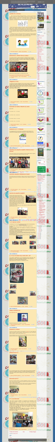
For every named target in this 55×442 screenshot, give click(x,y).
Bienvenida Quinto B (13, 378)
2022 (39, 188)
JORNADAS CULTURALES (40, 61)
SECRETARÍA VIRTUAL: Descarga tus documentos (17, 9)
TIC (37, 72)
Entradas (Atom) (15, 433)
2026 (39, 184)
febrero (40, 230)
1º (37, 36)
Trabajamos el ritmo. (13, 81)
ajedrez (38, 73)
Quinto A (12, 190)
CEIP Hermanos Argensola (41, 176)
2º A (12, 251)
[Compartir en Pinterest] (30, 76)
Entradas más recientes (13, 431)
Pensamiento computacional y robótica (41, 66)
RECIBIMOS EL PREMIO (14, 329)
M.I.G (38, 62)
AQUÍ (24, 333)
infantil (38, 76)
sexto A (38, 77)
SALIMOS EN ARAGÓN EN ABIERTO (17, 193)
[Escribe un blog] (30, 101)
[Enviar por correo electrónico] (28, 51)
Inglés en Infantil (39, 60)
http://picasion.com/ (12, 393)
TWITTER (10, 437)
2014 (39, 234)
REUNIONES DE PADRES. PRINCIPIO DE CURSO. (19, 106)
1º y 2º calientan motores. (14, 222)
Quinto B (12, 77)
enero (40, 231)
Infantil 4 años (39, 58)
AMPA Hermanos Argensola (41, 175)
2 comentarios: (24, 124)
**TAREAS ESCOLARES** (40, 35)
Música (14, 102)
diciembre (40, 196)
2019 (39, 192)
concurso (27, 331)
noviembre (40, 197)
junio (39, 225)
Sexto (38, 71)
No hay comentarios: (24, 51)
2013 (39, 235)
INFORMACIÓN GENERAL (40, 54)
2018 (39, 193)
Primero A (17, 251)
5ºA (11, 102)
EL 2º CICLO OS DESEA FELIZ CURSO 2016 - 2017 (20, 255)
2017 (39, 194)
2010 (39, 238)
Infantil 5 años (39, 59)
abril (39, 228)
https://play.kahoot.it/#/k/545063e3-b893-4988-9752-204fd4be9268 (19, 75)
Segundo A (14, 170)
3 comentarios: (23, 169)
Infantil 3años (39, 57)
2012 (39, 236)
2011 (39, 237)
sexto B (38, 78)
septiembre (40, 200)
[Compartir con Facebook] (30, 51)
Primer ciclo (14, 251)
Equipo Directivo (13, 125)
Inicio (24, 431)
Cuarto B (15, 349)
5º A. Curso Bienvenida (14, 399)
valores (38, 79)
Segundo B (38, 70)
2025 (39, 185)
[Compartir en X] (29, 51)
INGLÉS (38, 55)
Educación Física (39, 51)
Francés (38, 53)
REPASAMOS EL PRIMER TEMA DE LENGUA (18, 55)
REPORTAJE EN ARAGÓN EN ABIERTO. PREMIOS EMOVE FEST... (42, 210)
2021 (39, 189)
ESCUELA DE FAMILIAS (40, 50)
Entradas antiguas (32, 431)
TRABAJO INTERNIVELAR (14, 310)
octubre (40, 198)
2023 (39, 187)
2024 (39, 186)
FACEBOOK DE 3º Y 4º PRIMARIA (16, 129)
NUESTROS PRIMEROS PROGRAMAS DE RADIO (19, 174)
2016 (39, 195)
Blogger (33, 440)
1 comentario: (26, 306)
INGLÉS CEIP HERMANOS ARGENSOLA (41, 179)
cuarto (38, 74)
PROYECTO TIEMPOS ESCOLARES (40, 64)
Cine (12, 170)
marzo (40, 229)
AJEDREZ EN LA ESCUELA (15, 14)
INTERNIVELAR (13, 325)
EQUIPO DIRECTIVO (40, 178)
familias (38, 75)
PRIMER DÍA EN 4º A (13, 352)
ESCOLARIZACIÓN (39, 49)
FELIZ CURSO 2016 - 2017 (13, 312)
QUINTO (38, 68)
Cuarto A (12, 349)
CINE (10, 436)
